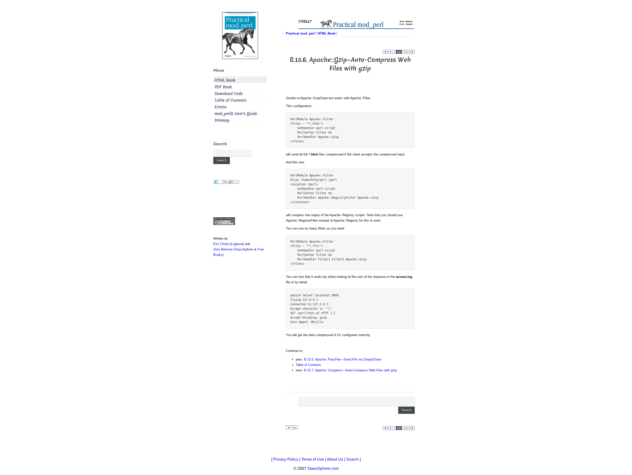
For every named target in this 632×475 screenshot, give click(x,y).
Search (352, 459)
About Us (335, 459)
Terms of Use (312, 459)
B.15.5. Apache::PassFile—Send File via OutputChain (342, 359)
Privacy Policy (285, 459)
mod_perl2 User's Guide (236, 113)
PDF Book (223, 87)
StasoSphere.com (323, 468)
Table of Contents (308, 365)
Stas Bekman (223, 249)
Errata (221, 107)
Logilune (237, 244)
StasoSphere (244, 249)
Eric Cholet (221, 244)
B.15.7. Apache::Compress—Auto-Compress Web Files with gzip (350, 370)
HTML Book (225, 80)
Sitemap (222, 120)
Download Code (229, 93)
